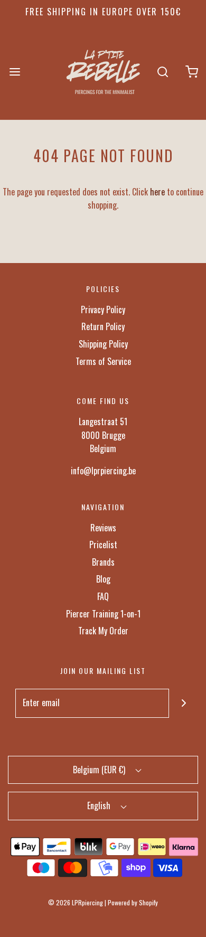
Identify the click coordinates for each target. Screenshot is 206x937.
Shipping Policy (103, 344)
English (100, 805)
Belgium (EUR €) (100, 769)
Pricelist (103, 544)
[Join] (183, 703)
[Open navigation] (14, 71)
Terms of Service (103, 361)
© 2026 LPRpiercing (75, 902)
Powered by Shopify (133, 902)
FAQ (103, 596)
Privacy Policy (103, 309)
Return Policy (103, 326)
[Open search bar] (162, 71)
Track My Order (103, 630)
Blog (103, 579)
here (157, 191)
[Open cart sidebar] (191, 71)
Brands (103, 562)
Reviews (103, 527)
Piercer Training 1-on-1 (103, 613)
